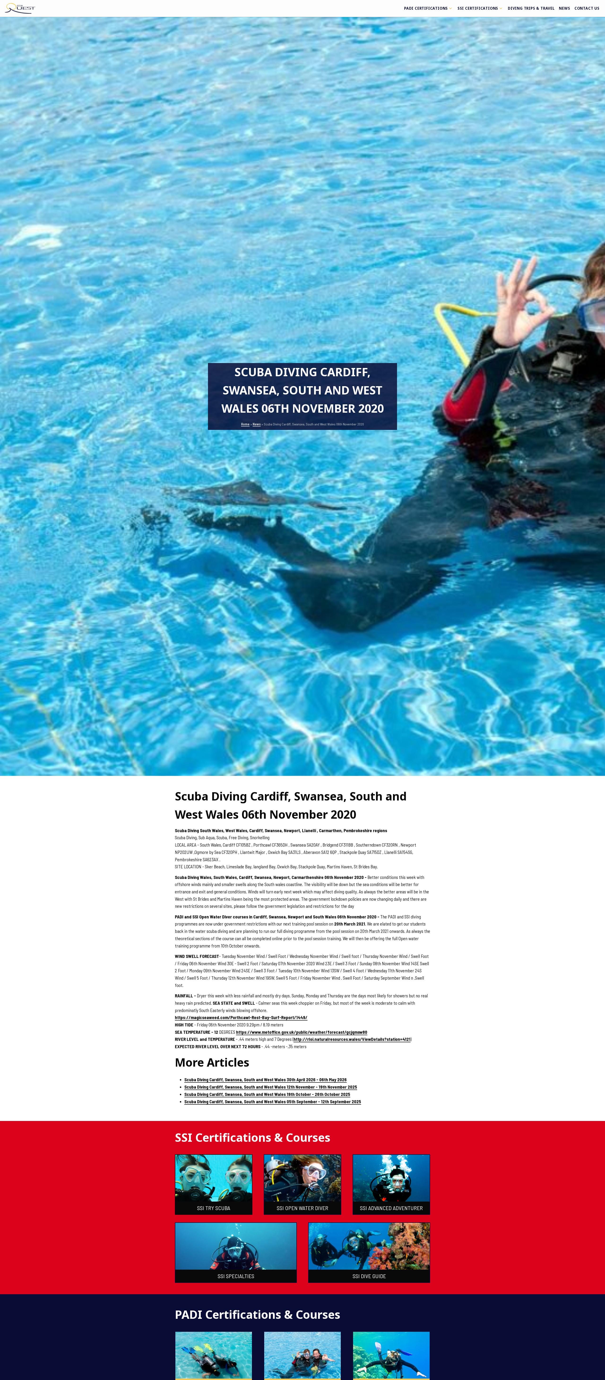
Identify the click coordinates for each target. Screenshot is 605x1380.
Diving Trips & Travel (531, 8)
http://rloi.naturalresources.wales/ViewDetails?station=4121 (352, 1039)
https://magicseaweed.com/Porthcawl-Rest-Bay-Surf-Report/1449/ (241, 1017)
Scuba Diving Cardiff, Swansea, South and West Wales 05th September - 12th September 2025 (272, 1101)
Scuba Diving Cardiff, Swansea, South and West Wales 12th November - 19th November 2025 (270, 1087)
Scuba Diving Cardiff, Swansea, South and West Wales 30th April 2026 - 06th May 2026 (265, 1079)
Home (245, 424)
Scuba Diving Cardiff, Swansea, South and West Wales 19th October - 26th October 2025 (267, 1094)
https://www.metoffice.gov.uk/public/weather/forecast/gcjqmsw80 (301, 1032)
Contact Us (587, 8)
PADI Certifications (426, 8)
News (564, 8)
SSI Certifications (478, 8)
